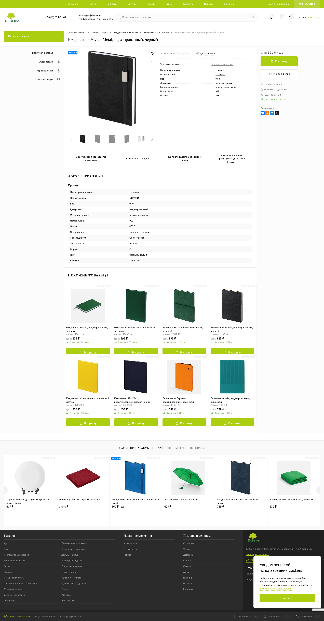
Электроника (67, 600)
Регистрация (283, 4)
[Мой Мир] (272, 113)
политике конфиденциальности (276, 588)
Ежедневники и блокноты (74, 543)
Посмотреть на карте (257, 554)
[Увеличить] (112, 88)
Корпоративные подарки (16, 555)
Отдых (7, 566)
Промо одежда (68, 572)
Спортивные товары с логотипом (20, 583)
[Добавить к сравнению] (152, 61)
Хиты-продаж (130, 543)
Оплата (131, 4)
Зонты (7, 549)
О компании (71, 4)
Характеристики (45, 71)
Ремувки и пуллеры (14, 577)
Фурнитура (9, 600)
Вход (270, 4)
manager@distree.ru (90, 15)
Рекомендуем (130, 549)
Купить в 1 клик (281, 73)
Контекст (220, 74)
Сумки (64, 589)
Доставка (112, 4)
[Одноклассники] (267, 113)
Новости (208, 4)
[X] (277, 113)
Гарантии (188, 4)
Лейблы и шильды (70, 555)
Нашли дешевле (273, 84)
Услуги (92, 4)
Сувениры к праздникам (73, 583)
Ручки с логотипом (71, 577)
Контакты (229, 4)
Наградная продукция (15, 560)
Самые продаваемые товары (141, 448)
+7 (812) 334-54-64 (55, 17)
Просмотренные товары (186, 448)
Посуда (8, 572)
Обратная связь (19, 616)
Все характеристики (222, 64)
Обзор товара (46, 62)
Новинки (128, 555)
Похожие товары (44, 80)
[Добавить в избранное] (152, 54)
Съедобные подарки (14, 595)
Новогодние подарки (71, 560)
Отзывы (150, 4)
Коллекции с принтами (73, 549)
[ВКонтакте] (263, 113)
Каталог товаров (19, 36)
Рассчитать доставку (275, 89)
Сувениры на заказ (13, 589)
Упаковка (66, 595)
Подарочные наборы (71, 566)
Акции (169, 4)
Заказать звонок (307, 3)
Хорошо (287, 598)
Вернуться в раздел (42, 53)
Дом (6, 543)
